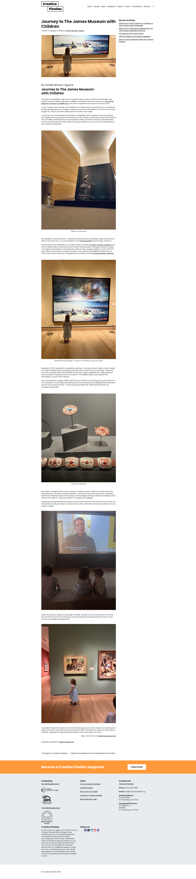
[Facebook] (85, 830)
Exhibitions (111, 6)
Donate (97, 6)
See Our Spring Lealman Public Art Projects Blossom (136, 40)
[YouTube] (95, 830)
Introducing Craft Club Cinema (131, 33)
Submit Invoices (86, 788)
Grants (127, 6)
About (89, 6)
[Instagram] (88, 830)
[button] (153, 6)
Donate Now (137, 767)
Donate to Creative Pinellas (91, 795)
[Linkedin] (92, 830)
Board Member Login (88, 799)
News (103, 6)
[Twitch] (98, 830)
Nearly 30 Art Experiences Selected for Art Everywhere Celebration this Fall (136, 29)
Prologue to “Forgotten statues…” (55, 753)
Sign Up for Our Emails (89, 791)
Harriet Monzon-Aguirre (74, 31)
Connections (137, 6)
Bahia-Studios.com (66, 742)
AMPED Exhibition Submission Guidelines (134, 36)
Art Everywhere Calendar (90, 784)
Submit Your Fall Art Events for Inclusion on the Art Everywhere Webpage (136, 24)
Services (146, 6)
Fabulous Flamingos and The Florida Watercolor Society (92, 753)
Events (120, 6)
